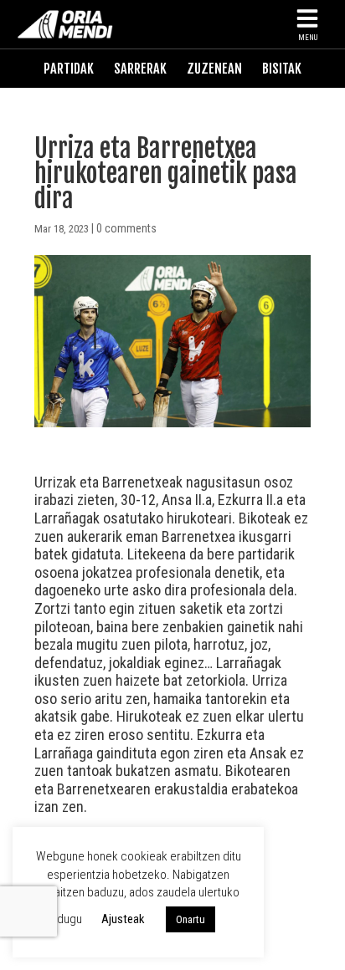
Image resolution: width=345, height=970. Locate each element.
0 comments (126, 228)
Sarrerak (140, 68)
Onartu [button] (190, 919)
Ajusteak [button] (123, 919)
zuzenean (214, 68)
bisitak (281, 68)
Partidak (69, 68)
